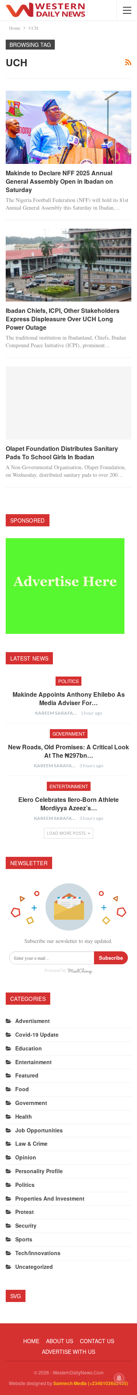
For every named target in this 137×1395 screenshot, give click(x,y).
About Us (59, 1341)
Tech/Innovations (38, 1253)
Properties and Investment (49, 1198)
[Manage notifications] (119, 1378)
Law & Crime (31, 1143)
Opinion (25, 1157)
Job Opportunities (39, 1130)
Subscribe (111, 957)
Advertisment (32, 1021)
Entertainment (68, 786)
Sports (23, 1239)
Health (23, 1116)
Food (22, 1089)
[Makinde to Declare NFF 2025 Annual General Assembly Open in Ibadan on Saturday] (68, 127)
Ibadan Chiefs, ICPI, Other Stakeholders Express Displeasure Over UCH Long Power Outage (62, 319)
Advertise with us (68, 1351)
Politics (68, 681)
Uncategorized (34, 1266)
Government (69, 733)
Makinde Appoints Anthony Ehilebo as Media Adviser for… (69, 698)
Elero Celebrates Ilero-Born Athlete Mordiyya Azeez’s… (68, 803)
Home (31, 1341)
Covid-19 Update (37, 1034)
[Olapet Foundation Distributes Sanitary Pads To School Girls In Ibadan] (68, 402)
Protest (24, 1211)
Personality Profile (39, 1171)
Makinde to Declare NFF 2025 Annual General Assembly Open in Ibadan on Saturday (59, 181)
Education (28, 1048)
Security (26, 1225)
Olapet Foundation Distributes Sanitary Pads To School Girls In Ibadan (62, 452)
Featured (26, 1075)
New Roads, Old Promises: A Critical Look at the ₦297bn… (68, 751)
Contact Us (97, 1341)
